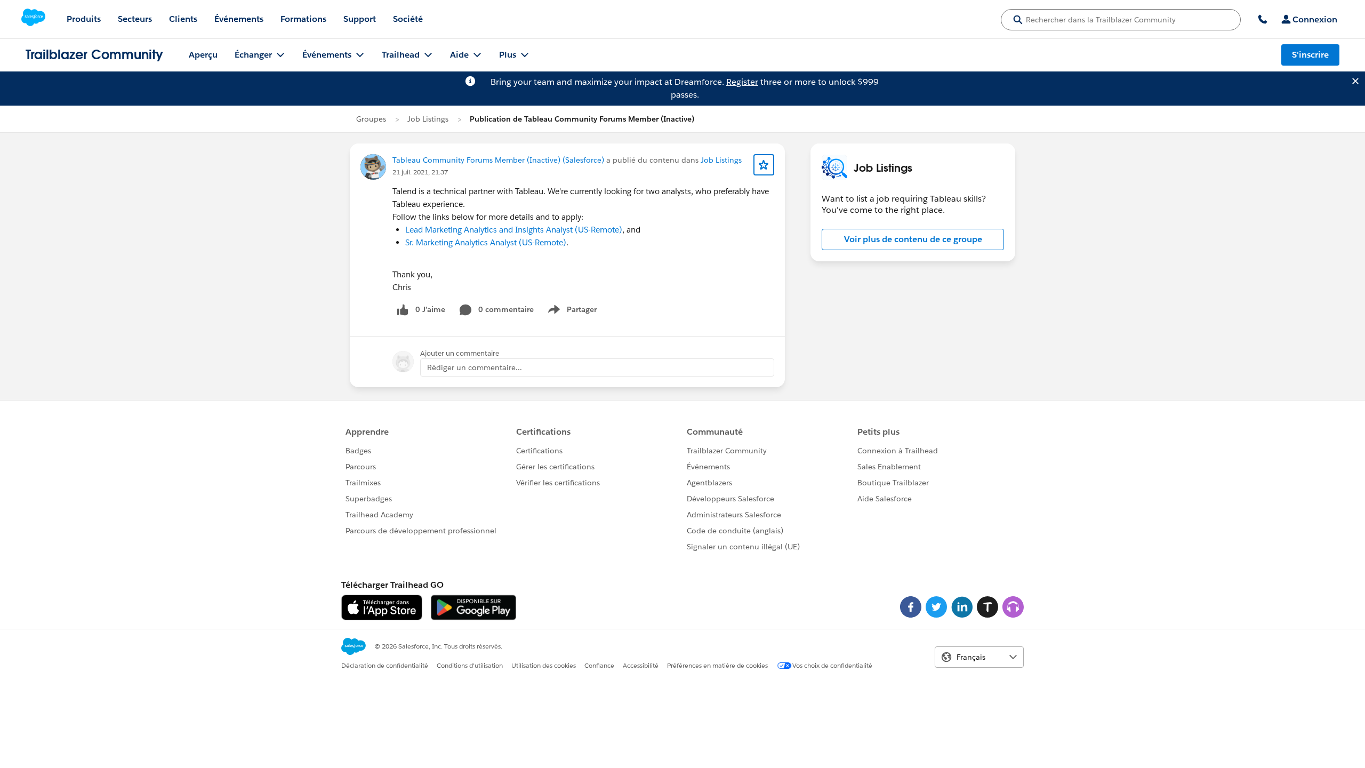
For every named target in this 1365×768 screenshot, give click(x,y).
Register (742, 81)
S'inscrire (1310, 54)
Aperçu (203, 54)
